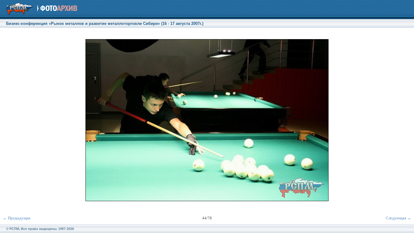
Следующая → (398, 218)
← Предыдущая (16, 218)
